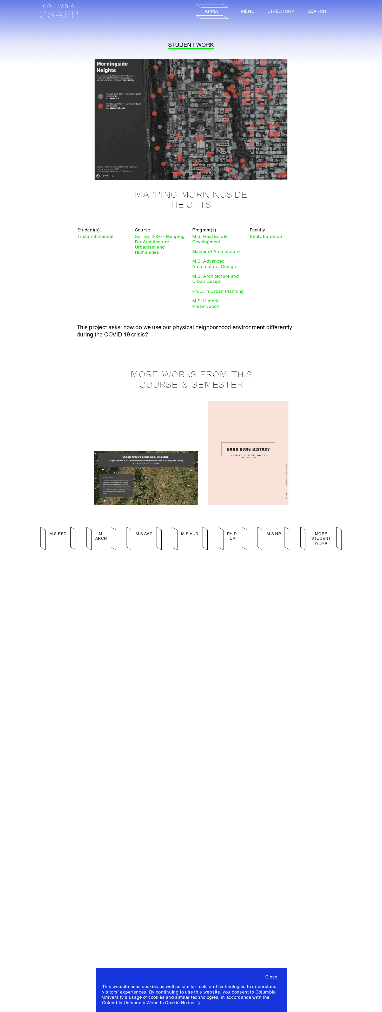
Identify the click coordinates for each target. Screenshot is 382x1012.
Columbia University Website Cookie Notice (148, 1002)
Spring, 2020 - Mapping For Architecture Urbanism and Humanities (160, 244)
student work (191, 45)
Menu (248, 11)
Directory (280, 11)
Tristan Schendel (95, 236)
